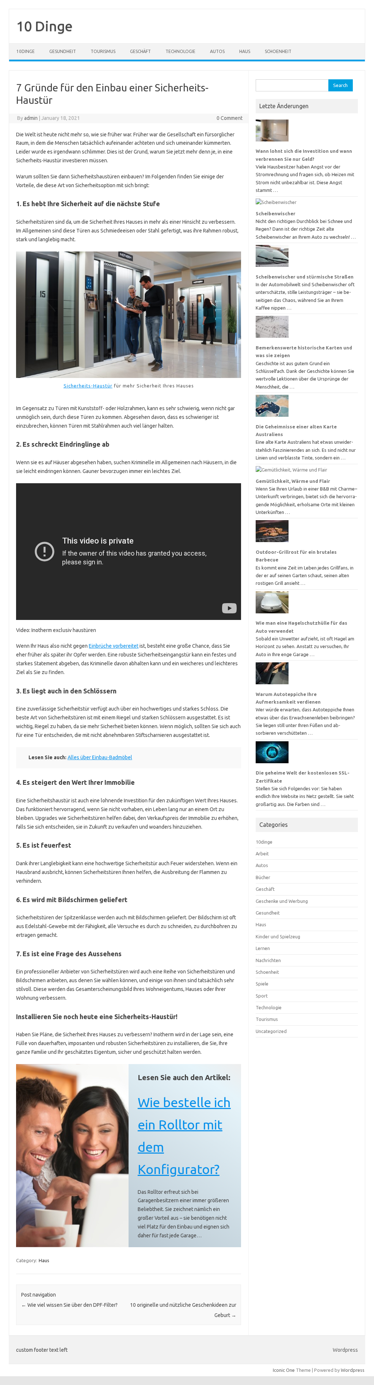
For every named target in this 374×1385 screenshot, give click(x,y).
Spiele (262, 983)
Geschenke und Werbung (282, 901)
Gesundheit (62, 51)
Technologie (180, 51)
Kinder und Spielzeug (278, 936)
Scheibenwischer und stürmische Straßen (305, 276)
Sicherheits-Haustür (88, 385)
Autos (217, 51)
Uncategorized (271, 1031)
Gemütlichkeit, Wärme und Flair (293, 481)
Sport (262, 995)
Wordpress (345, 1350)
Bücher (263, 877)
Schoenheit (278, 51)
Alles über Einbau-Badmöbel (100, 757)
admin (31, 118)
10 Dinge (44, 26)
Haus (244, 51)
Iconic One (284, 1370)
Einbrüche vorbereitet (113, 646)
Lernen (263, 948)
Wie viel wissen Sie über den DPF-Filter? (69, 1305)
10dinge (25, 51)
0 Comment (230, 118)
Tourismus (103, 51)
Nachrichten (268, 960)
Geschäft (140, 51)
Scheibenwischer (275, 213)
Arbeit (262, 853)
